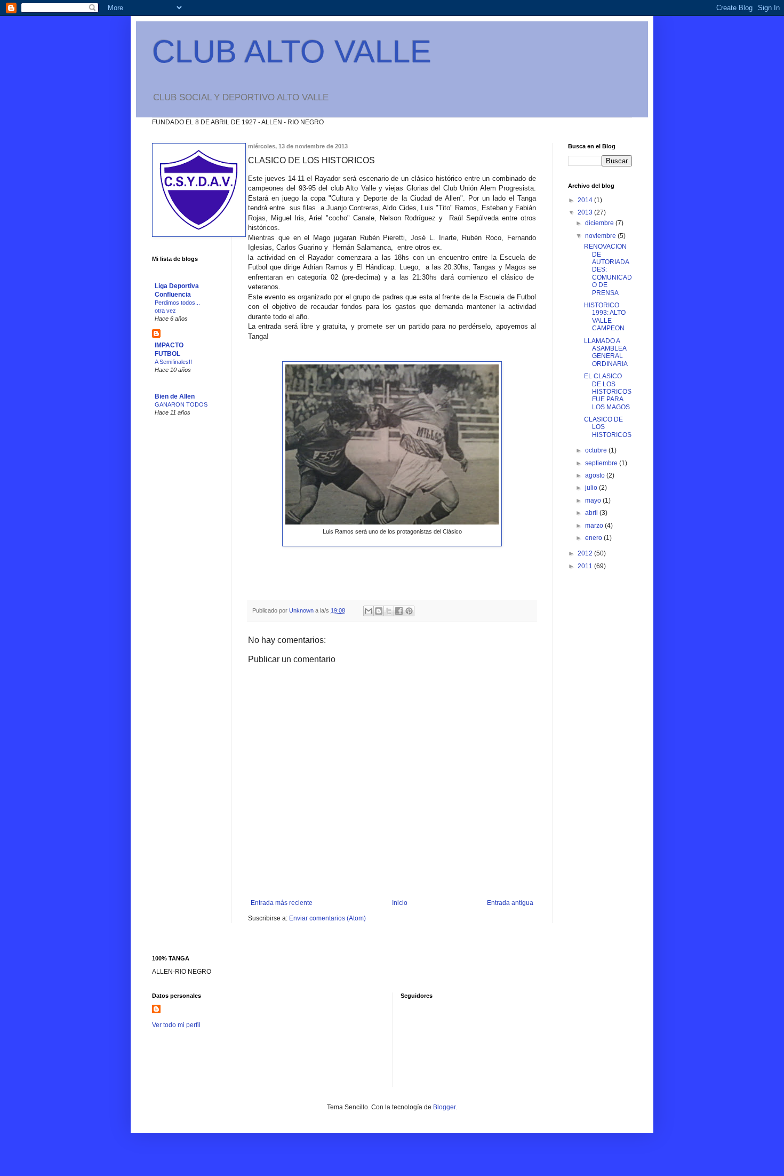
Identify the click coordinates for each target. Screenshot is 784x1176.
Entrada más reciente (282, 903)
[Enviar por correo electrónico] (368, 611)
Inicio (399, 903)
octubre (597, 450)
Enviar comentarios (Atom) (327, 918)
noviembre (601, 236)
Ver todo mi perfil (176, 1025)
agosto (595, 475)
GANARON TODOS (181, 404)
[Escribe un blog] (378, 611)
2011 (586, 566)
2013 (586, 212)
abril (592, 513)
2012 (586, 553)
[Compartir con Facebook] (399, 611)
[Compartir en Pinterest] (409, 611)
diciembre (600, 223)
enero (594, 538)
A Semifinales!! (173, 362)
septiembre (602, 463)
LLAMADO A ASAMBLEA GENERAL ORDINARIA (606, 352)
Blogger (444, 1107)
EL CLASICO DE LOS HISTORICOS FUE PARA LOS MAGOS (607, 391)
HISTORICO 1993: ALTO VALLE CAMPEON (605, 316)
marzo (595, 525)
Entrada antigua (510, 903)
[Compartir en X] (388, 611)
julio (592, 487)
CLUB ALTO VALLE (291, 51)
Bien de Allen (175, 396)
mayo (594, 500)
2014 (586, 200)
